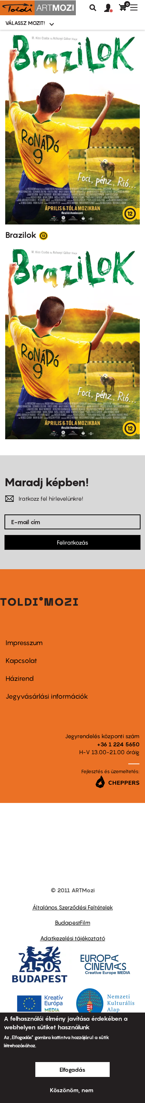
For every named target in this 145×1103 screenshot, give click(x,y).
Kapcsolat (21, 660)
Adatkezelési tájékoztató (72, 938)
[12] (43, 235)
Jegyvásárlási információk (47, 696)
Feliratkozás (72, 542)
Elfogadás (72, 1069)
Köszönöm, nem (71, 1090)
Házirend (20, 678)
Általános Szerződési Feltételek (72, 907)
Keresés (93, 8)
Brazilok (21, 235)
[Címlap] (38, 7)
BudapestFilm (72, 922)
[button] (111, 8)
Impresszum (24, 643)
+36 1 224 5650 (118, 744)
